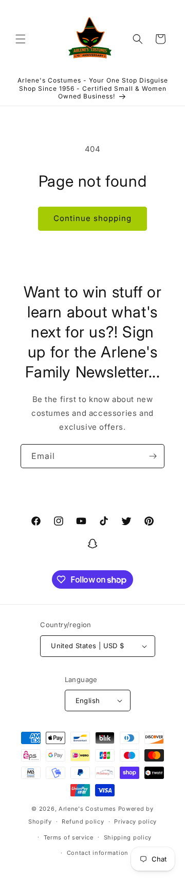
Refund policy (83, 821)
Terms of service (69, 837)
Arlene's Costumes (87, 808)
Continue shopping (92, 218)
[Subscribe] (152, 456)
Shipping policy (128, 837)
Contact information (97, 852)
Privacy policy (135, 821)
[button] (20, 39)
